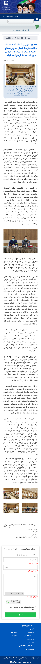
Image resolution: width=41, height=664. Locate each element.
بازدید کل (31, 632)
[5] (26, 555)
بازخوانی (8, 601)
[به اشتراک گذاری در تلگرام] (25, 38)
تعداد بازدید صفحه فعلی (26, 646)
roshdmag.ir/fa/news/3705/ (26, 537)
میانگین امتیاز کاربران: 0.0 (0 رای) (25, 549)
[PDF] (12, 38)
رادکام (20, 662)
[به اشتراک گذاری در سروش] (22, 38)
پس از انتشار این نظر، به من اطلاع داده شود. (22, 608)
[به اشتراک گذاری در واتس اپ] (18, 38)
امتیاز (34, 555)
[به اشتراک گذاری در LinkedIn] (28, 38)
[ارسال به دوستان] (9, 38)
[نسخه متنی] (6, 38)
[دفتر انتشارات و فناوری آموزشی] (6, 5)
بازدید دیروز (30, 639)
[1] (17, 555)
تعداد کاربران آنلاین (28, 625)
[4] (24, 555)
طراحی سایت (27, 662)
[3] (22, 555)
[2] (20, 555)
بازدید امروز (13, 632)
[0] (5, 549)
